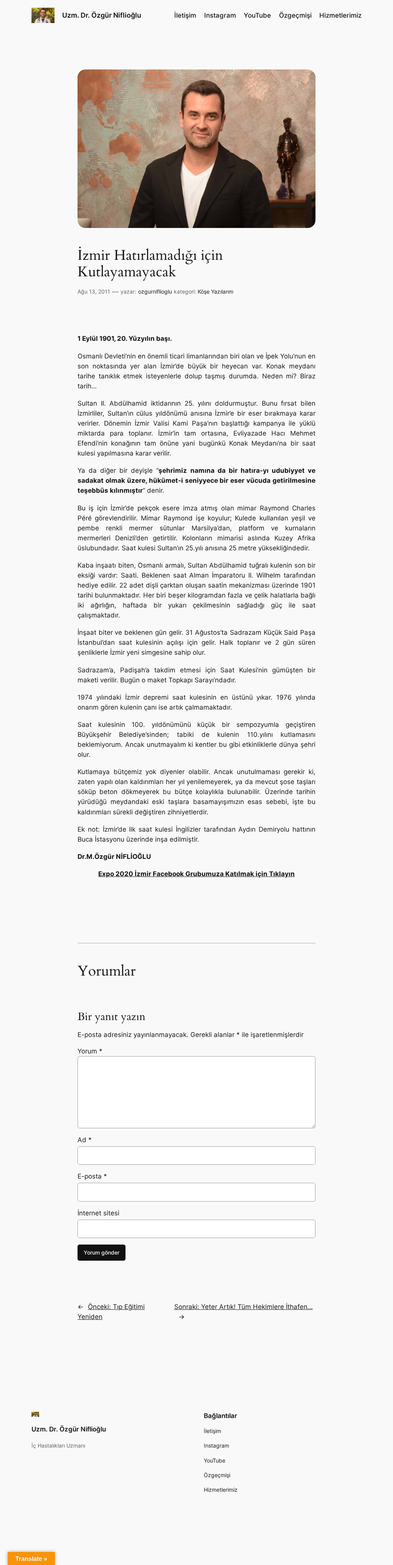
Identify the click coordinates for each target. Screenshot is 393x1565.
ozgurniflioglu (155, 291)
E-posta (92, 1176)
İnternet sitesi (98, 1213)
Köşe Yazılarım (215, 291)
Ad (85, 1140)
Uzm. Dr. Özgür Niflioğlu (101, 15)
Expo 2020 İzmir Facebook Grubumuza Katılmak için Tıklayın (196, 874)
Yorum (90, 1051)
